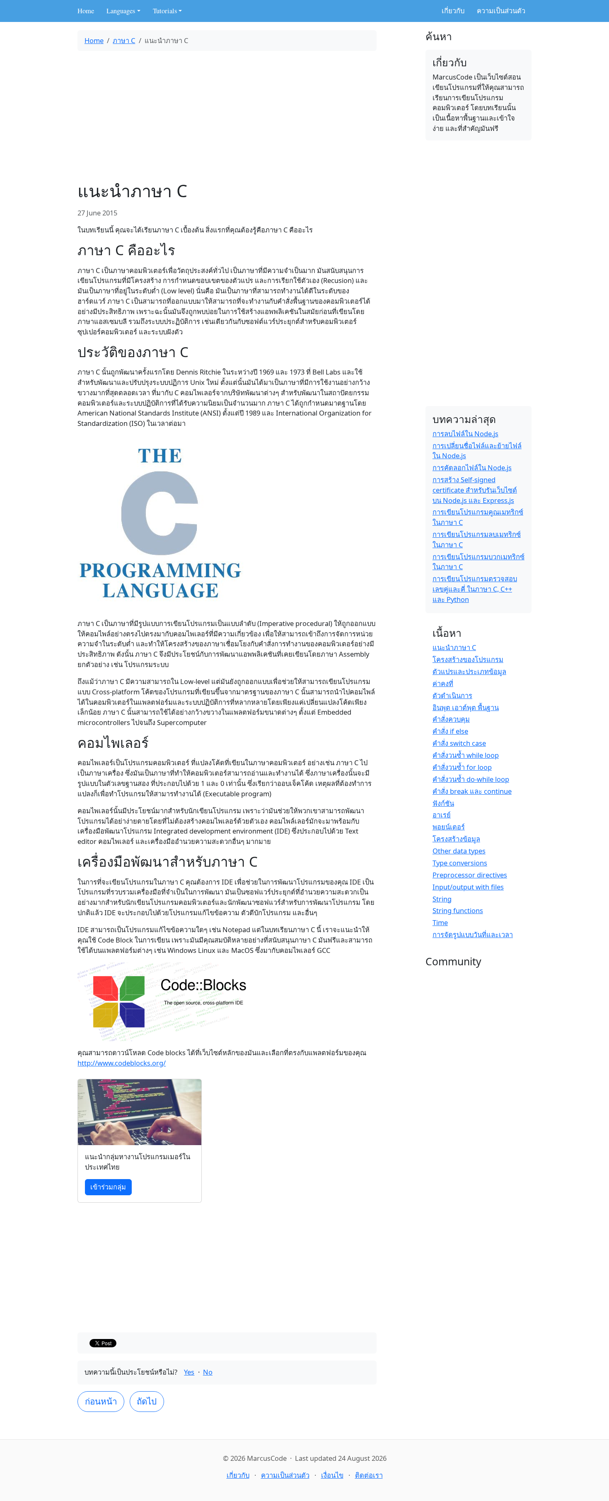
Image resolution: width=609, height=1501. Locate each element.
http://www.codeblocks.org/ (121, 1063)
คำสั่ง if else (450, 731)
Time (440, 922)
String (442, 899)
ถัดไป (147, 1401)
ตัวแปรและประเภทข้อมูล (469, 671)
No (208, 1372)
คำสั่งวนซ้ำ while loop (466, 755)
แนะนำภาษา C (454, 647)
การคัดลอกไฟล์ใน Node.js (472, 467)
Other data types (459, 851)
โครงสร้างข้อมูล (456, 839)
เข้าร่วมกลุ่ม (108, 1187)
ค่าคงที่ (443, 683)
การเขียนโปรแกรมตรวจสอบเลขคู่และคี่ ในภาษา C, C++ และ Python (475, 589)
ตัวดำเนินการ (452, 695)
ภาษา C (124, 40)
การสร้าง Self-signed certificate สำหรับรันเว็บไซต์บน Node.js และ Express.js (475, 490)
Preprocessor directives (470, 875)
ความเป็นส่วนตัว (501, 10)
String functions (458, 910)
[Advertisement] (227, 116)
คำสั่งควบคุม (451, 719)
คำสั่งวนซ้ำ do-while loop (471, 779)
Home (85, 10)
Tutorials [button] (165, 10)
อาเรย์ (442, 814)
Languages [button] (120, 10)
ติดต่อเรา (369, 1475)
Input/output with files (468, 887)
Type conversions (460, 863)
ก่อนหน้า (101, 1401)
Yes (189, 1372)
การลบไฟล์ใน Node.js (465, 433)
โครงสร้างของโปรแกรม (468, 659)
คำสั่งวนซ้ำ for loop (462, 767)
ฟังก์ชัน (443, 803)
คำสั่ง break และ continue (472, 791)
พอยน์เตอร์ (449, 826)
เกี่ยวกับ (453, 10)
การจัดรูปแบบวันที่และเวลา (473, 934)
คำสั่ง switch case (459, 743)
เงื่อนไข (332, 1475)
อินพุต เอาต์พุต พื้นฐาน (466, 707)
